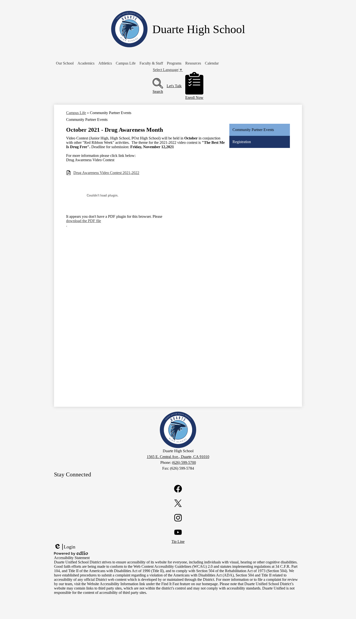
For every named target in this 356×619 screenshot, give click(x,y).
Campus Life (76, 113)
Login (64, 547)
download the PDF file (83, 221)
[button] (65, 63)
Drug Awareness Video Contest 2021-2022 (106, 173)
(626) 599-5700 (184, 462)
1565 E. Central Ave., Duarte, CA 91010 (178, 457)
